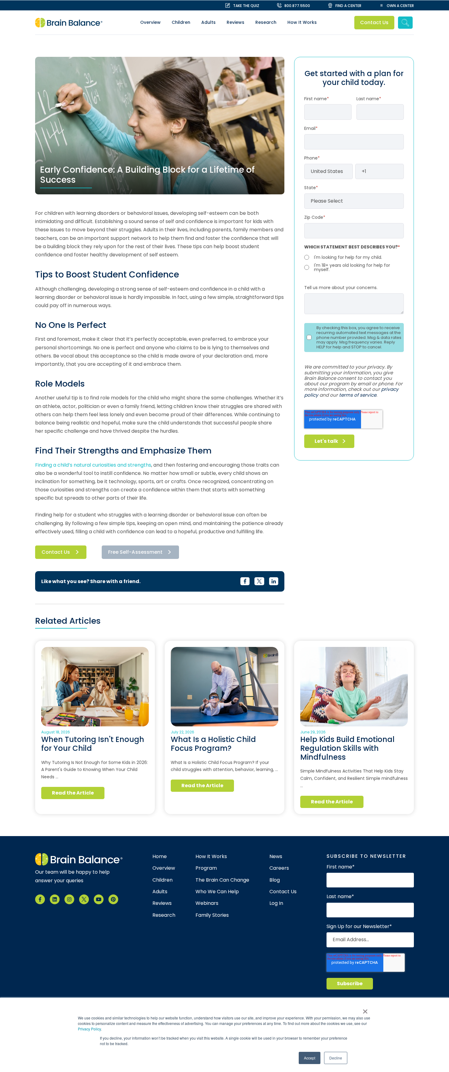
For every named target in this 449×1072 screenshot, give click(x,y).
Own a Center (400, 5)
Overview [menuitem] (150, 22)
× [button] (365, 1009)
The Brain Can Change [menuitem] (222, 880)
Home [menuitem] (159, 856)
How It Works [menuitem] (302, 22)
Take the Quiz (246, 5)
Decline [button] (335, 1057)
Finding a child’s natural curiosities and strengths (93, 464)
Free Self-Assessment (135, 552)
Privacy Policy (89, 1028)
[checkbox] (354, 263)
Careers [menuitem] (279, 868)
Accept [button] (309, 1057)
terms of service (357, 395)
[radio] (354, 257)
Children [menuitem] (181, 22)
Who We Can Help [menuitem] (217, 891)
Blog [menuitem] (274, 880)
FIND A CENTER (348, 5)
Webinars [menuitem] (206, 903)
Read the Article (73, 792)
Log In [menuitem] (276, 903)
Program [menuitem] (206, 868)
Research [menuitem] (265, 22)
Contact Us (374, 22)
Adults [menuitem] (208, 22)
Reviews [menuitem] (235, 22)
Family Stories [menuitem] (212, 915)
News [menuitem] (275, 856)
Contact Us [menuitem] (283, 891)
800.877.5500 (297, 5)
